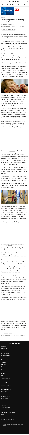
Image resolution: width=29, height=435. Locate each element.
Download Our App (6, 396)
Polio (10, 333)
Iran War (6, 5)
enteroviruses (22, 66)
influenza (7, 281)
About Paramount (5, 407)
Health (3, 17)
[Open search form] (27, 1)
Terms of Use (4, 382)
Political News (4, 348)
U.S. (2, 5)
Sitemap (3, 401)
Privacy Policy (4, 375)
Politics (26, 5)
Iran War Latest (5, 351)
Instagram (3, 366)
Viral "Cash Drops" (14, 5)
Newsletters (4, 391)
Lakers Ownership (5, 355)
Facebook (3, 364)
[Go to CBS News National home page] (14, 1)
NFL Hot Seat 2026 (6, 353)
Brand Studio (4, 398)
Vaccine (6, 333)
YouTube (3, 362)
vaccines (17, 273)
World (21, 5)
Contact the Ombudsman (7, 419)
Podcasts (3, 394)
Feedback (3, 417)
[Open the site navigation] (5, 1)
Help (2, 414)
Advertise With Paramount (7, 410)
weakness (12, 151)
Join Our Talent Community (8, 412)
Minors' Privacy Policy (6, 385)
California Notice (5, 378)
